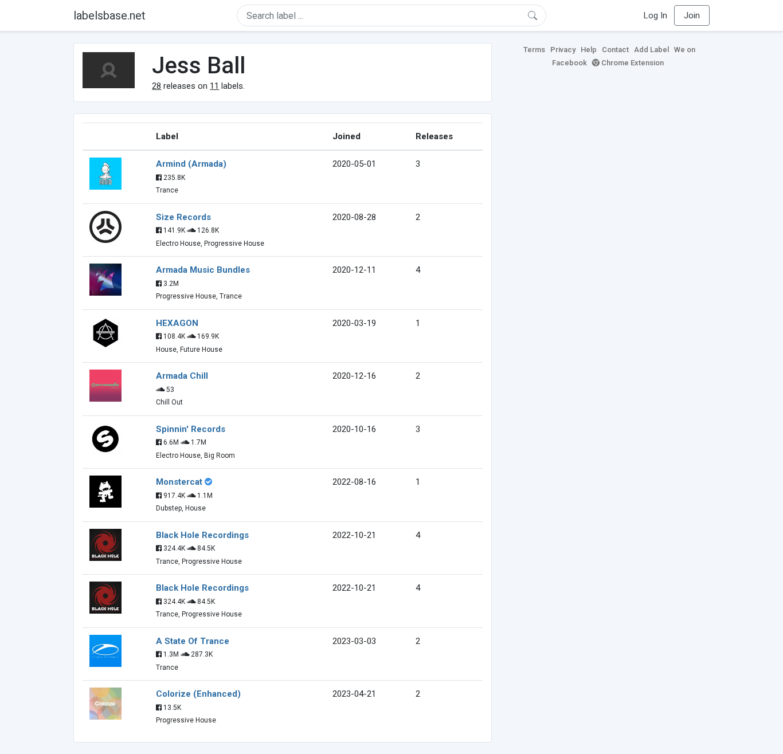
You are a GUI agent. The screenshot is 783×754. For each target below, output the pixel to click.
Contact (615, 49)
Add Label (651, 49)
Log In (655, 15)
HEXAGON (177, 323)
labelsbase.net (109, 15)
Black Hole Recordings (202, 535)
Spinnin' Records (190, 429)
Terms (534, 49)
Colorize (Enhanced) (198, 694)
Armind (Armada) (191, 164)
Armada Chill (182, 376)
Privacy (562, 49)
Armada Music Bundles (203, 270)
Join (692, 15)
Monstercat (179, 482)
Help (589, 49)
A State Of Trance (192, 641)
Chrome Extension (632, 62)
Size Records (183, 217)
